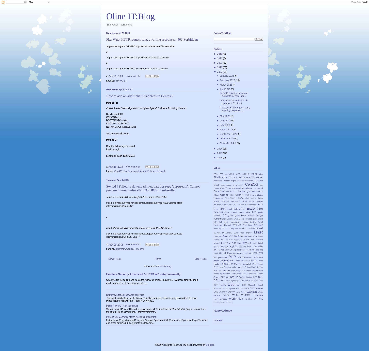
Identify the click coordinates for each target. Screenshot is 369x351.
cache (240, 185)
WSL (261, 299)
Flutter (241, 212)
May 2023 (225, 116)
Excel (251, 208)
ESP (243, 209)
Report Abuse (223, 310)
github (231, 215)
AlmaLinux (219, 177)
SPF (255, 277)
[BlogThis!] (149, 76)
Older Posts (201, 259)
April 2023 (225, 89)
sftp (227, 277)
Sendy (260, 274)
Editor (216, 209)
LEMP (236, 233)
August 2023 (227, 129)
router (233, 270)
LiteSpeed (218, 236)
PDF (255, 253)
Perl (215, 257)
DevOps (241, 198)
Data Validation (256, 195)
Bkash (216, 185)
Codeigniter (247, 188)
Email (223, 209)
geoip (260, 212)
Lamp (247, 228)
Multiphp (238, 243)
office (260, 247)
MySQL (247, 242)
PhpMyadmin (227, 260)
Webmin (252, 291)
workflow (248, 299)
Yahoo (227, 302)
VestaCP (245, 288)
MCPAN (229, 240)
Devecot (233, 198)
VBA (238, 288)
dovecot (217, 205)
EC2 (260, 204)
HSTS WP (236, 225)
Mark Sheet (258, 236)
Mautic (216, 240)
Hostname (218, 225)
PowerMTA (234, 264)
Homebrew (235, 222)
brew (235, 185)
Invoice (238, 228)
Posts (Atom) (164, 266)
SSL (223, 280)
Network (161, 171)
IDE (255, 225)
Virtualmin (257, 288)
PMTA (254, 260)
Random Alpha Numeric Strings (237, 267)
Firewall (233, 212)
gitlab (237, 215)
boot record (226, 185)
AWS (256, 180)
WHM (235, 295)
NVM (255, 247)
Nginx (233, 246)
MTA (230, 243)
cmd (229, 188)
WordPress (236, 298)
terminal (254, 281)
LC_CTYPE (227, 233)
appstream (119, 249)
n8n (254, 243)
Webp (260, 292)
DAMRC (245, 195)
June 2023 (225, 120)
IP (243, 228)
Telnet (247, 280)
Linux (153, 171)
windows (258, 295)
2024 (220, 148)
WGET (123, 81)
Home (158, 259)
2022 (220, 67)
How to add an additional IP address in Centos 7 (139, 96)
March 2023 (226, 85)
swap (228, 281)
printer (260, 264)
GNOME (251, 215)
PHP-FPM (258, 257)
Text (261, 281)
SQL (260, 277)
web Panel (241, 292)
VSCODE (223, 292)
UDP (244, 285)
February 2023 (228, 80)
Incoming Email (220, 228)
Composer (219, 191)
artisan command (245, 181)
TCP (242, 280)
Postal (216, 264)
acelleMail (229, 174)
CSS (232, 195)
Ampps (242, 177)
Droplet (225, 205)
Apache (250, 177)
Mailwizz (238, 236)
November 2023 (228, 143)
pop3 (261, 261)
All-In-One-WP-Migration (253, 174)
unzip (225, 288)
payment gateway (244, 253)
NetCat (217, 247)
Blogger (210, 345)
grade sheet (258, 219)
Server (217, 277)
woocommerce (220, 299)
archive (227, 181)
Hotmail (227, 225)
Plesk (247, 261)
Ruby (238, 270)
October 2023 (227, 138)
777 (221, 174)
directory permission (231, 201)
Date (227, 198)
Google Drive (232, 219)
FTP (116, 81)
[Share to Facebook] (155, 76)
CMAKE (223, 188)
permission (222, 257)
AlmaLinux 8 (231, 177)
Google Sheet (245, 219)
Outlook (222, 253)
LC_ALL (217, 233)
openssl (140, 249)
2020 (220, 58)
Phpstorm (240, 261)
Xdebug (217, 302)
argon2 (234, 180)
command (258, 188)
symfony (234, 281)
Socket (242, 277)
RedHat (260, 267)
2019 (220, 54)
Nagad (260, 243)
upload (232, 288)
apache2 (259, 177)
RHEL (216, 270)
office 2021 (219, 250)
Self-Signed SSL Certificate (243, 274)
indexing (230, 228)
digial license (250, 198)
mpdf (225, 243)
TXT (216, 285)
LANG (252, 228)
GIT (224, 215)
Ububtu (223, 285)
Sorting (249, 277)
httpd (250, 225)
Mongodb (218, 243)
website (217, 295)
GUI (215, 222)
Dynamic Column (236, 205)
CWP (238, 195)
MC (222, 240)
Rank (253, 267)
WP (255, 299)
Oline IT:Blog (130, 16)
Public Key (218, 267)
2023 (220, 72)
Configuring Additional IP (136, 171)
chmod (216, 188)
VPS (216, 292)
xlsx (222, 302)
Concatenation (231, 191)
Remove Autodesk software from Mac (125, 295)
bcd (261, 181)
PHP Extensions (245, 257)
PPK (254, 264)
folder (248, 212)
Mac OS (228, 236)
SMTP (234, 276)
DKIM (244, 201)
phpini (216, 261)
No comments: (133, 76)
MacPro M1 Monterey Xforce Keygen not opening (131, 317)
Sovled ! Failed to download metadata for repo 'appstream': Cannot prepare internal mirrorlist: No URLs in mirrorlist (153, 188)
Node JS (242, 247)
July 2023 (225, 125)
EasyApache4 (251, 205)
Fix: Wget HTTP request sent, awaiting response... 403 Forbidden (152, 39)
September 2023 (229, 134)
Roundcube (224, 270)
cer (261, 185)
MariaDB (248, 236)
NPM (249, 247)
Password (231, 253)
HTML (244, 225)
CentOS (118, 171)
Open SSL (229, 250)
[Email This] (146, 76)
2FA (215, 174)
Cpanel (224, 194)
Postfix (224, 264)
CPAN (216, 195)
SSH (217, 280)
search (248, 270)
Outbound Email (248, 250)
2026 (220, 157)
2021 (220, 63)
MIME (246, 240)
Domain (259, 201)
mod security (257, 240)
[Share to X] (152, 76)
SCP (243, 270)
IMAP (260, 225)
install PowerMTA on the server (122, 306)
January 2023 (227, 76)
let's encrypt (246, 233)
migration (238, 240)
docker (251, 201)
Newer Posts (115, 259)
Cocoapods (237, 188)
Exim (226, 212)
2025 (220, 153)
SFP (223, 277)
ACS (238, 174)
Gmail (243, 215)
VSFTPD (231, 292)
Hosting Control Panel (252, 222)
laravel (259, 228)
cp (262, 191)
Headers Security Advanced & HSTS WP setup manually (143, 274)
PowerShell (246, 264)
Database (219, 198)
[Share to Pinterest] (157, 76)
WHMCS (245, 295)
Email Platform (233, 209)
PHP (232, 257)
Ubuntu (234, 284)
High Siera (223, 222)
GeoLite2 (217, 215)
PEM (260, 253)
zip (231, 302)
